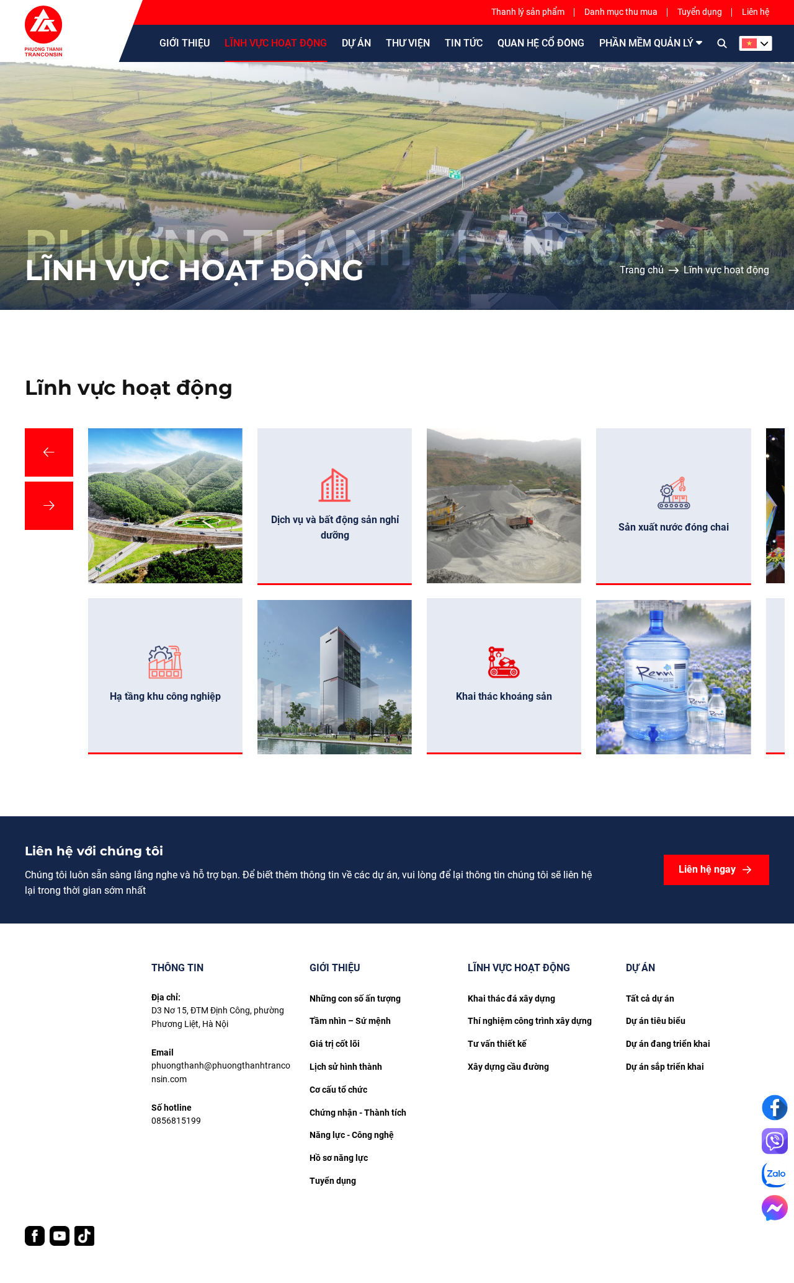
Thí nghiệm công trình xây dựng (530, 1021)
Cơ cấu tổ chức (338, 1090)
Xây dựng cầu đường (508, 1067)
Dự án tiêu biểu (655, 1021)
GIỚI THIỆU (184, 43)
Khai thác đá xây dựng (511, 998)
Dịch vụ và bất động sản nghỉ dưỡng (335, 527)
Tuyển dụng (699, 12)
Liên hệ (755, 12)
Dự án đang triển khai (668, 1044)
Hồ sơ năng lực (339, 1158)
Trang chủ (642, 270)
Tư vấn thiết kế (497, 1044)
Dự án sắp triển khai (665, 1067)
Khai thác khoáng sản (504, 696)
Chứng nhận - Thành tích (358, 1113)
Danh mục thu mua (621, 12)
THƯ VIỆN (408, 43)
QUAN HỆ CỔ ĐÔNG (540, 43)
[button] (49, 452)
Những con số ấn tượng (355, 998)
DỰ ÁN (356, 43)
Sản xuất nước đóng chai (673, 527)
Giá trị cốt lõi (335, 1044)
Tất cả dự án (650, 998)
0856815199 (176, 1121)
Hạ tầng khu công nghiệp (165, 696)
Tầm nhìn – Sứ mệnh (350, 1021)
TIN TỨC (464, 43)
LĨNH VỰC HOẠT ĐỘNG (276, 43)
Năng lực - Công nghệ (352, 1135)
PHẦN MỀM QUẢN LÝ (646, 43)
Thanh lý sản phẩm (527, 12)
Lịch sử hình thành (346, 1067)
